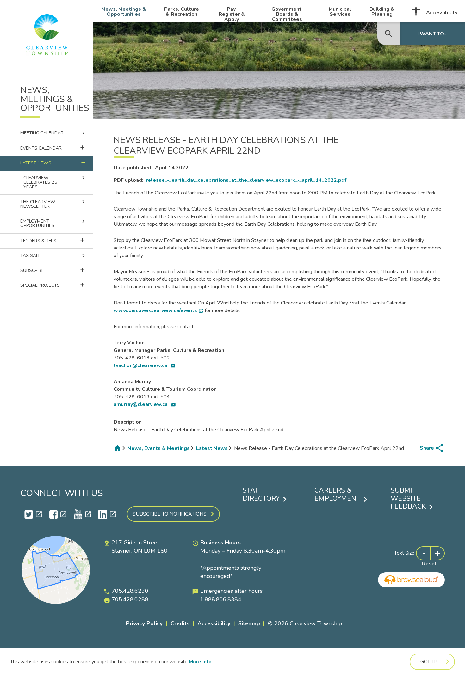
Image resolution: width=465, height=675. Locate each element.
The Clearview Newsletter (53, 204)
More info (200, 661)
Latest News (53, 162)
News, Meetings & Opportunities (124, 12)
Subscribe (56, 270)
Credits (179, 623)
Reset (429, 563)
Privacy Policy (144, 623)
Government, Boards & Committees (287, 14)
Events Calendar (56, 147)
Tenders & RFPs (56, 240)
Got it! (428, 661)
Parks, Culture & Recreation (181, 12)
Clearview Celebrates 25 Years (55, 182)
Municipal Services (340, 12)
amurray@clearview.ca (145, 404)
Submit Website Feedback (408, 499)
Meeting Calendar (53, 133)
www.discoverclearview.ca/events (158, 310)
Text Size (404, 552)
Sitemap (249, 623)
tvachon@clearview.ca (145, 365)
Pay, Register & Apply (232, 14)
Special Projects (56, 284)
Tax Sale (53, 255)
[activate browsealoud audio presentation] (411, 579)
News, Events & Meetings (158, 448)
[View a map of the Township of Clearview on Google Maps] (56, 602)
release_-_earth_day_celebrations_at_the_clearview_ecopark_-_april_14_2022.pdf (246, 180)
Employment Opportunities (53, 223)
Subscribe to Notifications (170, 514)
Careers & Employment (337, 495)
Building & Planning (381, 12)
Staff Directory (261, 495)
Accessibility (434, 11)
